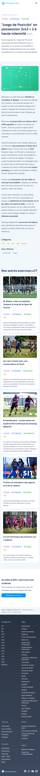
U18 (2, 656)
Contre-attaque (27, 687)
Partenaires (5, 759)
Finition (24, 629)
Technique (5, 726)
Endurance (25, 682)
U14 (2, 645)
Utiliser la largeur (28, 698)
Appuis (24, 690)
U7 (2, 626)
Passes (24, 714)
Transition (25, 662)
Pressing (24, 673)
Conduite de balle (28, 693)
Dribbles (24, 634)
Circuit (24, 706)
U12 (2, 640)
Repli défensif (26, 695)
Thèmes (4, 722)
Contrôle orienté (27, 665)
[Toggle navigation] (36, 3)
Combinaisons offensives (26, 648)
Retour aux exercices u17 (10, 15)
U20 (2, 662)
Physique (4, 734)
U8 (2, 629)
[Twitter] (37, 771)
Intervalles (25, 652)
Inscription (5, 748)
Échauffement (6, 732)
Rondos (24, 684)
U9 (2, 632)
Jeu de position (27, 668)
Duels (23, 676)
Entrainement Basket (29, 731)
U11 (2, 637)
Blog (3, 762)
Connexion (5, 751)
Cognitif (24, 711)
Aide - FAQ (5, 756)
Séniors (4, 665)
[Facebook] (26, 771)
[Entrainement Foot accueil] (11, 3)
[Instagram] (29, 771)
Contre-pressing (27, 632)
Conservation (26, 717)
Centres (24, 655)
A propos (4, 754)
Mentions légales (28, 749)
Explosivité (25, 626)
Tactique (4, 737)
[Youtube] (33, 771)
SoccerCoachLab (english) (27, 735)
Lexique (24, 738)
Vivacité (24, 679)
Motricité (24, 640)
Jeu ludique (25, 708)
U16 (2, 651)
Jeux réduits (6, 729)
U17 (2, 654)
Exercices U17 (16, 610)
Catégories (9, 610)
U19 (2, 659)
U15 (2, 648)
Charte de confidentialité (27, 753)
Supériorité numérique (25, 644)
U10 (2, 634)
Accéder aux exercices (13, 595)
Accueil (3, 610)
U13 (2, 643)
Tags (23, 622)
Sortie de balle (27, 671)
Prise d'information (28, 637)
